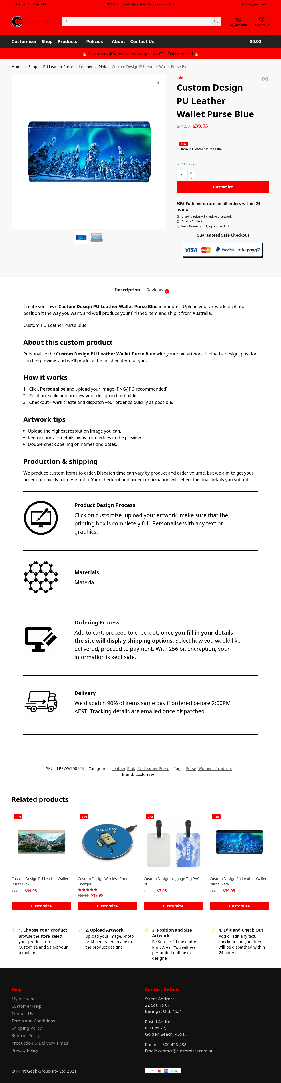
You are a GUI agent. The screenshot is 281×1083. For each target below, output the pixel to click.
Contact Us (22, 1013)
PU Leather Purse (58, 66)
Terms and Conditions (33, 1020)
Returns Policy (26, 1035)
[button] (259, 41)
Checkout (262, 25)
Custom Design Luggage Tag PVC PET (171, 881)
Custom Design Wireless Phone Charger (104, 881)
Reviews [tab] (157, 290)
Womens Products (215, 768)
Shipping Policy (27, 1028)
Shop (32, 66)
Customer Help (27, 1006)
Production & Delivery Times (40, 1043)
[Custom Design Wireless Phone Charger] (267, 79)
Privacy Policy (25, 1050)
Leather (86, 66)
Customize (223, 187)
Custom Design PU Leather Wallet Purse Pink (40, 881)
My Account (238, 25)
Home (17, 66)
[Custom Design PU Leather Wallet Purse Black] (263, 79)
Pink (102, 66)
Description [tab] (127, 290)
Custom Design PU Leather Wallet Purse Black (238, 881)
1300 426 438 (38, 4)
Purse (191, 768)
